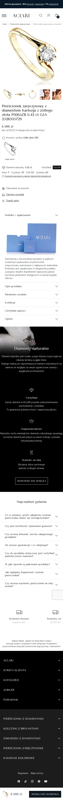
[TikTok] (25, 781)
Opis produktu (13, 286)
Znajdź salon (12, 200)
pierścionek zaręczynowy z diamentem (43, 646)
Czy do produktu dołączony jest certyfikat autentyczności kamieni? (29, 555)
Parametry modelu (15, 294)
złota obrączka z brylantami (44, 643)
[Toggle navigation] (4, 16)
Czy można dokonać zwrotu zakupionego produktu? (29, 536)
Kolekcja (10, 302)
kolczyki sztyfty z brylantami (18, 643)
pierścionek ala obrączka (13, 646)
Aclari (4, 24)
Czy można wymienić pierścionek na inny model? (29, 585)
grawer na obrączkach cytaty (37, 641)
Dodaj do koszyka (45, 794)
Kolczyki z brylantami (21, 728)
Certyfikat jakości (15, 310)
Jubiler (8, 689)
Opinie (9, 318)
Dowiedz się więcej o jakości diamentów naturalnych (28, 176)
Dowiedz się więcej (31, 480)
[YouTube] (45, 781)
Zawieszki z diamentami (21, 738)
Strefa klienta (14, 670)
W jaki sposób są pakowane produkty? (27, 564)
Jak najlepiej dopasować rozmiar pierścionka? (24, 574)
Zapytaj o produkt (15, 194)
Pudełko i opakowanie (18, 215)
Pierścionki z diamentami (23, 718)
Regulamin (23, 773)
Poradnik (10, 699)
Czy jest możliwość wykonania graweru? (28, 526)
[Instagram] (32, 781)
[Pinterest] (39, 781)
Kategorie (11, 680)
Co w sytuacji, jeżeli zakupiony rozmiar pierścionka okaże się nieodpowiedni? (28, 516)
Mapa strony (37, 773)
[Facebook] (18, 781)
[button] (41, 16)
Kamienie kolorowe (18, 758)
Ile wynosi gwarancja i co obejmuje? (26, 545)
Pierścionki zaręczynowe (20, 24)
